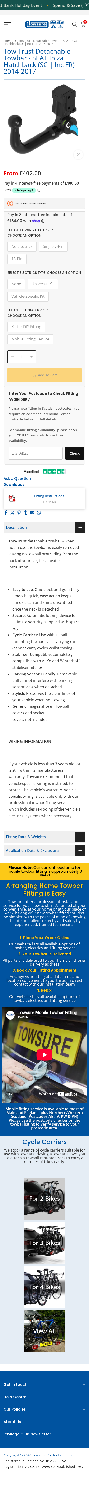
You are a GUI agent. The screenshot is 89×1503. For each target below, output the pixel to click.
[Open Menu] (12, 24)
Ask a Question (17, 478)
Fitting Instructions (49, 496)
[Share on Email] (32, 512)
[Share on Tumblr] (25, 512)
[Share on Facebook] (6, 512)
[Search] (74, 24)
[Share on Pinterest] (19, 512)
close (86, 5)
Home (8, 40)
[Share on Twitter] (12, 512)
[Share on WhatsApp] (39, 512)
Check (75, 453)
